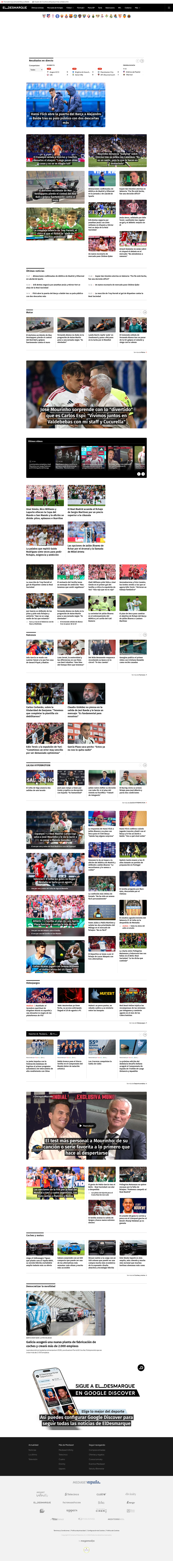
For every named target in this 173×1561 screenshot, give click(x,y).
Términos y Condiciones (61, 1530)
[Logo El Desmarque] (42, 1502)
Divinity (62, 1464)
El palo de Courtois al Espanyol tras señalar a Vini (51, 2)
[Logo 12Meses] (131, 1510)
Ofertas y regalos (96, 1454)
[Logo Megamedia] (87, 1541)
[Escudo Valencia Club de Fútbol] (125, 16)
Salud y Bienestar (96, 1468)
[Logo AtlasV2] (57, 1519)
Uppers (62, 1468)
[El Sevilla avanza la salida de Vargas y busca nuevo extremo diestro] (102, 1207)
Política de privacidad (78, 1530)
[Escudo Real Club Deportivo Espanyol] (66, 16)
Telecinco (63, 1454)
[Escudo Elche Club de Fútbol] (62, 16)
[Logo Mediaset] (86, 1483)
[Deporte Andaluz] (40, 1057)
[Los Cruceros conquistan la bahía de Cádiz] (102, 1047)
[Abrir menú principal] (169, 7)
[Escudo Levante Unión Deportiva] (80, 16)
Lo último (33, 1454)
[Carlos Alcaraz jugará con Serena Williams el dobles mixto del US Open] (55, 956)
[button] (86, 1126)
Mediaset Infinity (66, 1450)
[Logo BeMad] (42, 1511)
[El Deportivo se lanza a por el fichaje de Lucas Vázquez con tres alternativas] (102, 943)
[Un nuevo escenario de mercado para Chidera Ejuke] (102, 243)
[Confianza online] (86, 1552)
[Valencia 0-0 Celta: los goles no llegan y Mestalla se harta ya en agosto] (55, 869)
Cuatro (62, 1459)
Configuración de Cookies (96, 1530)
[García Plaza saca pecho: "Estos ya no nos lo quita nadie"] (86, 733)
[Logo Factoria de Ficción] (72, 1502)
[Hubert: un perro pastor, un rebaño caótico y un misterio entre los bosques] (102, 995)
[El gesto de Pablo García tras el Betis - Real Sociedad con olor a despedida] (102, 1174)
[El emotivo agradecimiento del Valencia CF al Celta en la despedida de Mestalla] (133, 907)
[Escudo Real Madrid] (111, 16)
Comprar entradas (97, 1450)
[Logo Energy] (131, 1502)
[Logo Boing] (101, 1502)
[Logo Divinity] (130, 1494)
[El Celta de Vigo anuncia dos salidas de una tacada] (40, 777)
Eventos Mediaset (97, 1464)
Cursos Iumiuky (96, 1459)
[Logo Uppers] (72, 1511)
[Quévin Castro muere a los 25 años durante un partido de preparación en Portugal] (133, 850)
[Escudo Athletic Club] (44, 16)
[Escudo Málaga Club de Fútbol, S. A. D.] (84, 16)
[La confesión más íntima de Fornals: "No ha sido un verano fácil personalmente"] (102, 883)
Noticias (32, 1450)
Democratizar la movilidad (39, 1338)
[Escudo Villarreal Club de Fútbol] (129, 16)
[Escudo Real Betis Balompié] (107, 16)
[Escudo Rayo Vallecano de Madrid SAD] (98, 16)
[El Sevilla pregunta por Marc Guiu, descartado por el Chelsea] (133, 878)
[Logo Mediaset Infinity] (42, 1494)
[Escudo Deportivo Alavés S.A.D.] (57, 16)
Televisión (33, 1459)
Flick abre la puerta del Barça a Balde (16, 2)
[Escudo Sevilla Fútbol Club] (120, 16)
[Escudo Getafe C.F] (75, 16)
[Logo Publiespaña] (86, 1519)
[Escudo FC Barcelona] (71, 16)
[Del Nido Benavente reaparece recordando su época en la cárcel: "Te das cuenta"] (102, 647)
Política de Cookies (112, 1530)
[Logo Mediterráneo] (116, 1519)
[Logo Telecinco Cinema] (101, 1511)
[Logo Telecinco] (72, 1494)
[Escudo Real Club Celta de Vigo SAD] (53, 16)
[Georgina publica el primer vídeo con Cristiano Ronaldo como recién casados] (133, 647)
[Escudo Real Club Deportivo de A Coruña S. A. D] (102, 16)
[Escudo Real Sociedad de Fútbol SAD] (116, 16)
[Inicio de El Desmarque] (15, 8)
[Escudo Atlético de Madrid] (48, 16)
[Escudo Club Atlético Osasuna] (89, 16)
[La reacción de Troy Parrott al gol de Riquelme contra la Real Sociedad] (40, 572)
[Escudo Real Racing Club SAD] (93, 16)
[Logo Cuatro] (101, 1494)
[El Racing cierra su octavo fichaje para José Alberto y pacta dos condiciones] (133, 777)
